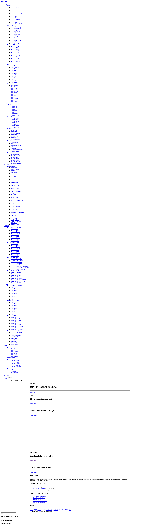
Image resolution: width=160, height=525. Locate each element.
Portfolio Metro (15, 47)
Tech (61, 509)
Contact (10, 116)
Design (31, 510)
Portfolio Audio (15, 241)
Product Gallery (15, 158)
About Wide (14, 112)
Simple (50, 510)
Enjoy (35, 510)
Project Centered (14, 257)
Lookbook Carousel (16, 366)
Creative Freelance (15, 33)
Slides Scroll (14, 223)
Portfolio (11, 44)
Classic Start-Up (15, 9)
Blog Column (14, 312)
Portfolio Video (15, 59)
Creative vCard (15, 43)
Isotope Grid (14, 179)
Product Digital (15, 154)
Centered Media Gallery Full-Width (20, 268)
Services (10, 128)
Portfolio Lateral (15, 235)
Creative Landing (15, 31)
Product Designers (15, 161)
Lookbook (11, 359)
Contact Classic (15, 118)
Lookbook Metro (15, 363)
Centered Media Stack (16, 262)
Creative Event (14, 42)
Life (43, 510)
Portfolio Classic (15, 62)
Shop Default (14, 356)
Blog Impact (14, 70)
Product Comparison (16, 163)
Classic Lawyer (15, 15)
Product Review (15, 160)
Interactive (11, 190)
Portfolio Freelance (16, 61)
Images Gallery (15, 338)
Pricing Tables (14, 197)
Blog (9, 64)
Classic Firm (14, 10)
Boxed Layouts (13, 242)
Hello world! (36, 487)
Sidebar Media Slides (16, 278)
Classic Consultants (16, 18)
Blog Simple (14, 82)
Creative (10, 25)
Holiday (40, 510)
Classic (10, 6)
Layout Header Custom (17, 326)
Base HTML (11, 166)
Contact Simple (15, 125)
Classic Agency (15, 7)
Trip (70, 510)
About (9, 104)
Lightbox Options (15, 184)
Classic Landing (15, 12)
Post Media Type (13, 330)
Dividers (13, 170)
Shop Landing (14, 94)
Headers (10, 202)
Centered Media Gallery (17, 263)
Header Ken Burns (16, 206)
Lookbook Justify (15, 365)
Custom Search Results (17, 149)
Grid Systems (14, 215)
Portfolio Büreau (15, 52)
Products (10, 347)
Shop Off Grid (14, 91)
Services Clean (14, 131)
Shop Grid (13, 348)
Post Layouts (12, 315)
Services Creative (15, 133)
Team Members (15, 196)
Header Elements (15, 211)
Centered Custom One (16, 259)
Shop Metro (14, 92)
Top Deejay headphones (39, 496)
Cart (12, 369)
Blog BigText (14, 299)
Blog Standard (14, 309)
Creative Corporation (16, 36)
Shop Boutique (15, 85)
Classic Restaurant (15, 19)
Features (7, 164)
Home (6, 4)
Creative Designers (16, 40)
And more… (11, 214)
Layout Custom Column (17, 329)
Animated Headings (16, 221)
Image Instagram (15, 339)
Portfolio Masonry (15, 232)
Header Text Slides (16, 209)
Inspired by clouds (38, 490)
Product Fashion (15, 157)
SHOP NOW (33, 404)
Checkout (13, 371)
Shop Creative (14, 86)
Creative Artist (14, 39)
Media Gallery (14, 181)
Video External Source (17, 332)
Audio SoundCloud (16, 335)
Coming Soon (14, 142)
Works (6, 226)
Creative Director (15, 34)
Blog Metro (14, 73)
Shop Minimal (14, 100)
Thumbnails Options (16, 218)
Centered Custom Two (17, 260)
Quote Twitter (14, 342)
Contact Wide (14, 124)
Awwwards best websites (40, 501)
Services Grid (14, 134)
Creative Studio (15, 37)
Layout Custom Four (16, 321)
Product (10, 152)
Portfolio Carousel (15, 53)
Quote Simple (14, 344)
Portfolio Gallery (15, 58)
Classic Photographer (16, 13)
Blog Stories (14, 77)
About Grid (14, 110)
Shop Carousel (14, 101)
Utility (10, 140)
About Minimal (15, 115)
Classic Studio (14, 21)
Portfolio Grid (14, 229)
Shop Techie (14, 88)
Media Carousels (15, 185)
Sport (54, 510)
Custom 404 (14, 148)
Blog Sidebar (14, 293)
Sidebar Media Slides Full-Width (19, 283)
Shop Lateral (14, 354)
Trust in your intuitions (39, 498)
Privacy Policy (14, 372)
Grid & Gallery (13, 178)
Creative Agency (15, 30)
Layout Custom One (16, 317)
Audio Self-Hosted (16, 336)
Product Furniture (15, 155)
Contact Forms (14, 176)
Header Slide (14, 205)
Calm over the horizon (39, 488)
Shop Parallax (14, 98)
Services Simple (15, 137)
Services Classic (15, 130)
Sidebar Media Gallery (17, 277)
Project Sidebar (13, 271)
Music (47, 510)
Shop (9, 83)
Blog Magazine (15, 65)
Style (56, 510)
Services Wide (14, 136)
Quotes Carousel (15, 188)
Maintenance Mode (16, 145)
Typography (14, 167)
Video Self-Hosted (15, 333)
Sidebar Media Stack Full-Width (19, 280)
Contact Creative (15, 121)
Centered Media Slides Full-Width (20, 269)
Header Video (14, 208)
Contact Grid (14, 122)
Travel (66, 510)
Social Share (14, 194)
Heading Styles (15, 169)
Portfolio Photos (15, 56)
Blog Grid (13, 76)
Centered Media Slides (17, 265)
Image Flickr (14, 341)
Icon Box (13, 175)
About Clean (14, 107)
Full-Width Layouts (14, 227)
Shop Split (13, 95)
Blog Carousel (14, 295)
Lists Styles (14, 172)
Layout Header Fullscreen (17, 324)
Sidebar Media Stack (16, 275)
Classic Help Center (16, 22)
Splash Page (14, 143)
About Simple (14, 113)
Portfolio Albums (15, 55)
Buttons (13, 173)
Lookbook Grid (15, 360)
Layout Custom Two (16, 318)
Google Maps (14, 193)
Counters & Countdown (17, 199)
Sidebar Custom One (16, 272)
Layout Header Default (17, 323)
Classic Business (15, 16)
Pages (6, 103)
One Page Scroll (15, 220)
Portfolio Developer (16, 50)
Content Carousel (15, 187)
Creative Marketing (16, 27)
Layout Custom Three (16, 320)
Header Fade (14, 203)
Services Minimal (15, 139)
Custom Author (15, 151)
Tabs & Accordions (16, 191)
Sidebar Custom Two (16, 274)
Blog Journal (14, 71)
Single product (11, 357)
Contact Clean (14, 119)
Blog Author (14, 79)
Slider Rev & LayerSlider (17, 212)
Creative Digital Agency (17, 28)
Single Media (14, 182)
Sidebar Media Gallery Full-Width (20, 281)
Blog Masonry (14, 68)
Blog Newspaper (15, 67)
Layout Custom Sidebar (17, 327)
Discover (32, 392)
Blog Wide (13, 80)
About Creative (15, 109)
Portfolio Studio (15, 49)
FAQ (12, 146)
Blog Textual (14, 296)
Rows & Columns (15, 217)
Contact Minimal (15, 127)
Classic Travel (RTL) (16, 24)
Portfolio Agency (15, 46)
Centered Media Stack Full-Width (19, 266)
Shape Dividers (15, 224)
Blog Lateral (14, 292)
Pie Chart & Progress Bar (17, 200)
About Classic (14, 106)
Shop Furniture (15, 97)
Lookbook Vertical (15, 362)
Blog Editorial (14, 74)
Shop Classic (14, 89)
